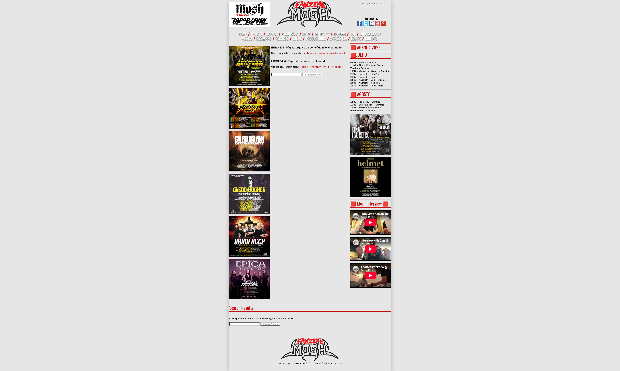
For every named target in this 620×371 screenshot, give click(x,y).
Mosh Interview (369, 203)
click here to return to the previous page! (322, 66)
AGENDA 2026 (369, 47)
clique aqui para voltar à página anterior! (326, 53)
